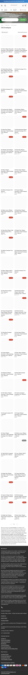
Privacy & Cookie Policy (6, 647)
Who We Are (3, 643)
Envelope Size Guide (5, 657)
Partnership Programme (6, 656)
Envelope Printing (4, 654)
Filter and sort (5, 32)
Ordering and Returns (5, 641)
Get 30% (23, 19)
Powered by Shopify (5, 673)
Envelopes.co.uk (12, 672)
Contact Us (3, 615)
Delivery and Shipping (5, 640)
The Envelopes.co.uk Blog (6, 659)
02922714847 (4, 618)
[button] (5, 5)
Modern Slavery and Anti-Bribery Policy (9, 648)
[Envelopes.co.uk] (13, 6)
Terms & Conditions (5, 645)
